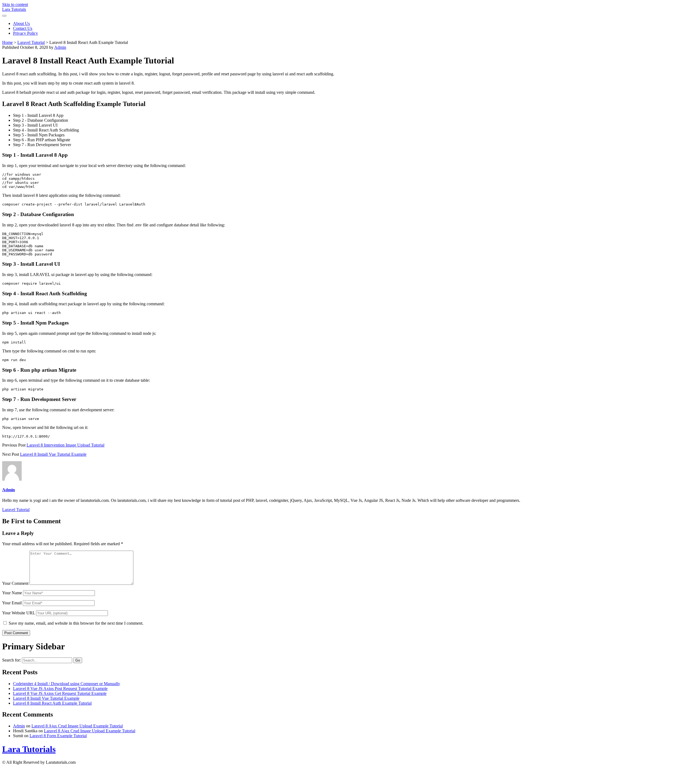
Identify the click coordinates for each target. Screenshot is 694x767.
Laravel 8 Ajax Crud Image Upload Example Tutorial (77, 726)
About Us (21, 23)
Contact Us (22, 28)
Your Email (12, 603)
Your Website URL (18, 613)
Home (7, 42)
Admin (60, 47)
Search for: (11, 660)
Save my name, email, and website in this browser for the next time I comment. (76, 623)
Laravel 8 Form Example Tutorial (58, 735)
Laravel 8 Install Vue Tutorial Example (53, 454)
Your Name (12, 593)
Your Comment (15, 583)
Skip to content (15, 4)
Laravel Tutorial (31, 42)
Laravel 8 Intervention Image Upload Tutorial (65, 445)
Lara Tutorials (14, 9)
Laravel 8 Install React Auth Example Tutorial (52, 703)
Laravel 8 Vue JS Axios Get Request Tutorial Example (60, 693)
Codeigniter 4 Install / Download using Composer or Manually (66, 683)
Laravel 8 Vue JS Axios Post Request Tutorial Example (60, 688)
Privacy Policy (25, 33)
